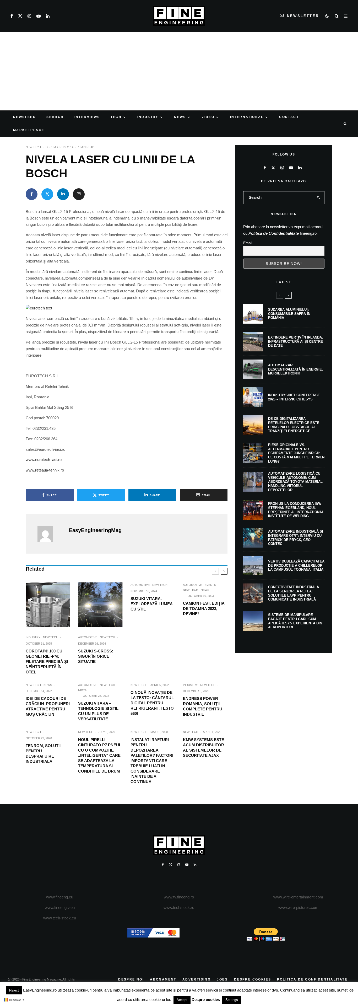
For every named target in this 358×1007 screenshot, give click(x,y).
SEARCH (55, 117)
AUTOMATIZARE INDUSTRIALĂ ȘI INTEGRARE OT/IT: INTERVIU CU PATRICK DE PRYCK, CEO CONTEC (295, 537)
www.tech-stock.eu (59, 918)
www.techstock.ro (179, 907)
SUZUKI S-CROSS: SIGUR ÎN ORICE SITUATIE (95, 656)
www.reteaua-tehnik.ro (45, 470)
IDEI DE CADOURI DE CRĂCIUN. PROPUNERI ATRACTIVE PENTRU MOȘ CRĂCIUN (48, 706)
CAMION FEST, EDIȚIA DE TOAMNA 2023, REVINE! (203, 608)
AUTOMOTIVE (87, 637)
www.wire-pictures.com (298, 907)
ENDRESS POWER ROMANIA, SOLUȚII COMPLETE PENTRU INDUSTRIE (202, 706)
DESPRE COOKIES (252, 979)
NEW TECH (33, 147)
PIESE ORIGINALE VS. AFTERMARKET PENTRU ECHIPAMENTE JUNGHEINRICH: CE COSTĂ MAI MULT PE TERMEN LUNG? (296, 453)
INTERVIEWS (87, 117)
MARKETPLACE (28, 130)
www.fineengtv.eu (60, 907)
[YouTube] (38, 16)
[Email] (79, 194)
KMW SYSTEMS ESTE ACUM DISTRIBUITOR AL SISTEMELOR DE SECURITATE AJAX (203, 747)
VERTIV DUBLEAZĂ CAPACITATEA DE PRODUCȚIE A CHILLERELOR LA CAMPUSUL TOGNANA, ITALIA (296, 565)
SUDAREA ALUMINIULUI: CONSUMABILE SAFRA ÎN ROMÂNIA (289, 314)
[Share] (31, 194)
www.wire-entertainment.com (298, 897)
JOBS (222, 979)
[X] (20, 16)
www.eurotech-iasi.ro (44, 459)
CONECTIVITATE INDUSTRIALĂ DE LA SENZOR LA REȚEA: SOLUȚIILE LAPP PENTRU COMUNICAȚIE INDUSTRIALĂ (293, 593)
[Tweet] (47, 194)
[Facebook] (11, 16)
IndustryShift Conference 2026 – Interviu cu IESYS (294, 397)
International (247, 117)
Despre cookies (206, 999)
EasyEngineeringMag (95, 530)
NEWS (180, 117)
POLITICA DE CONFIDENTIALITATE (312, 979)
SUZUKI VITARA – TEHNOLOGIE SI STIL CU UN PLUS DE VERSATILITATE (98, 711)
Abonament (163, 979)
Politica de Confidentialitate (273, 233)
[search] (318, 197)
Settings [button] (231, 1000)
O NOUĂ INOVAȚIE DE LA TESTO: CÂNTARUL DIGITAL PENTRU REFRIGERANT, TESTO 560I (152, 703)
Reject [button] (14, 990)
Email (247, 243)
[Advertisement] (179, 71)
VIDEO (208, 117)
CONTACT (289, 117)
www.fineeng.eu (59, 897)
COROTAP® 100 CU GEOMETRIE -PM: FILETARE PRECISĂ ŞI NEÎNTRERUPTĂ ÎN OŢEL (47, 661)
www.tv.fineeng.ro (179, 897)
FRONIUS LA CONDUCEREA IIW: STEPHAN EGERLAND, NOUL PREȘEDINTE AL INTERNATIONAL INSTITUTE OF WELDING (296, 510)
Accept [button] (182, 1000)
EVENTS (210, 584)
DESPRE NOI (131, 979)
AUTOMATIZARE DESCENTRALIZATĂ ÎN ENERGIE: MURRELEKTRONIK (295, 369)
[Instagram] (29, 16)
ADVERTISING (196, 979)
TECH (116, 117)
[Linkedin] (47, 16)
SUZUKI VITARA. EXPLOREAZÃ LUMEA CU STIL (151, 603)
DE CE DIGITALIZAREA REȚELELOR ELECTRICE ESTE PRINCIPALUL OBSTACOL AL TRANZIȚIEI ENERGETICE (293, 425)
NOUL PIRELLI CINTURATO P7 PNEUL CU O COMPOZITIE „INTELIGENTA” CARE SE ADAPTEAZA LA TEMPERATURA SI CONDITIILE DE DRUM (99, 755)
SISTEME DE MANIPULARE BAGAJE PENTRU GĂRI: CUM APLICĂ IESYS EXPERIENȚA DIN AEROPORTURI (295, 621)
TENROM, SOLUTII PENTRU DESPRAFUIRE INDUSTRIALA (43, 753)
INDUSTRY (148, 117)
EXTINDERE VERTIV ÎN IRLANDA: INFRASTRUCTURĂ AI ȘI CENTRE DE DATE (295, 341)
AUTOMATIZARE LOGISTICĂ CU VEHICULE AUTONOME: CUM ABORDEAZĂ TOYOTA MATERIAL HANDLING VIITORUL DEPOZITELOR (295, 482)
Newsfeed (24, 117)
